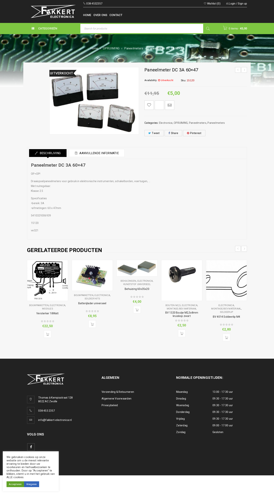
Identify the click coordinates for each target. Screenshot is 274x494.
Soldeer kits (92, 298)
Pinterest (195, 133)
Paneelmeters (133, 48)
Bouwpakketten (39, 305)
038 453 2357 (46, 410)
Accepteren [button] (15, 484)
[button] (47, 334)
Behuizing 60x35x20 (137, 288)
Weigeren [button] (31, 484)
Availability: (150, 80)
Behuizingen (128, 281)
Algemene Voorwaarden (116, 398)
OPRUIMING (111, 48)
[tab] (48, 153)
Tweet (156, 133)
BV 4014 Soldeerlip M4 (226, 316)
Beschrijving (50, 153)
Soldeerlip (226, 312)
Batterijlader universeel (92, 303)
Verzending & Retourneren (118, 391)
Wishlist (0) (214, 3)
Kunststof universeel (137, 284)
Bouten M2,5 (173, 305)
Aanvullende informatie (99, 153)
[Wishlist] (149, 105)
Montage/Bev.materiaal (182, 308)
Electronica (166, 122)
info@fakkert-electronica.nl (55, 420)
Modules (47, 308)
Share (174, 133)
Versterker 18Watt (47, 313)
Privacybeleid (110, 405)
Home (94, 48)
